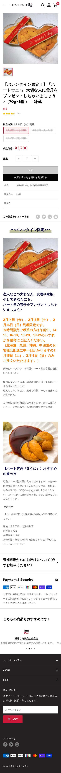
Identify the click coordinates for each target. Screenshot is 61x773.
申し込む (13, 719)
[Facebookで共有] (38, 216)
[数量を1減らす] (18, 158)
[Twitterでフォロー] (11, 744)
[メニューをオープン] (4, 5)
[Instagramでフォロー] (17, 744)
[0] (55, 5)
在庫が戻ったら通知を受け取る (30, 177)
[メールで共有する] (55, 216)
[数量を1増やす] (35, 158)
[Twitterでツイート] (50, 216)
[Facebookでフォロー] (5, 744)
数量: (5, 158)
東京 (5, 109)
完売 (30, 170)
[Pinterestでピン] (44, 216)
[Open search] (43, 5)
